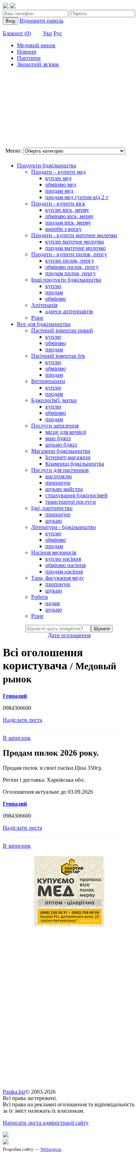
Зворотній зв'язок (38, 64)
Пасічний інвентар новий (62, 330)
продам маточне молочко (75, 248)
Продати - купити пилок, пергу (69, 254)
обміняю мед (60, 185)
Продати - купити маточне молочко (74, 235)
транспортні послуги (70, 502)
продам (54, 292)
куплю (53, 286)
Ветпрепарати (48, 381)
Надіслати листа (22, 720)
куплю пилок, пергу (69, 261)
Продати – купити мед (58, 172)
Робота (39, 597)
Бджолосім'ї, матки (54, 400)
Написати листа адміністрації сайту (46, 1123)
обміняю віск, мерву (69, 216)
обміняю (55, 299)
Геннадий (15, 696)
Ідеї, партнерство (52, 508)
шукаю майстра (64, 489)
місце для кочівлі (65, 432)
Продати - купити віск (58, 204)
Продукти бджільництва (46, 165)
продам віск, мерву (68, 223)
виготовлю (58, 476)
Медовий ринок (36, 45)
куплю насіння (63, 559)
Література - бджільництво (63, 527)
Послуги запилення (55, 426)
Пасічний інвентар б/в (58, 356)
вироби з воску (63, 229)
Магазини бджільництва (60, 451)
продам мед (59, 191)
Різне (37, 318)
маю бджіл (58, 438)
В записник (17, 738)
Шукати (102, 628)
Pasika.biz (14, 1092)
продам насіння (64, 572)
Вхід (10, 21)
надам (52, 603)
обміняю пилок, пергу (72, 267)
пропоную (57, 483)
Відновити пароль (41, 21)
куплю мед (58, 178)
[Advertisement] (38, 108)
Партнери (29, 58)
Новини (26, 52)
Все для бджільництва (43, 324)
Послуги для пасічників (60, 470)
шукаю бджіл (61, 445)
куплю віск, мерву (67, 210)
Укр (47, 33)
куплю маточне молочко (74, 242)
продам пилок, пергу (70, 273)
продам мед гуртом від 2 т (76, 197)
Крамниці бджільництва (74, 464)
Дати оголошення (69, 635)
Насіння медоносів (53, 552)
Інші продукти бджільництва (66, 280)
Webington (51, 1149)
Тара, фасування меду (57, 578)
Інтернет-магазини (68, 457)
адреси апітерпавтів (69, 311)
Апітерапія (44, 305)
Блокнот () (17, 33)
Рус (57, 33)
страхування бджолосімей (76, 495)
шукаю (53, 521)
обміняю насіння (65, 565)
